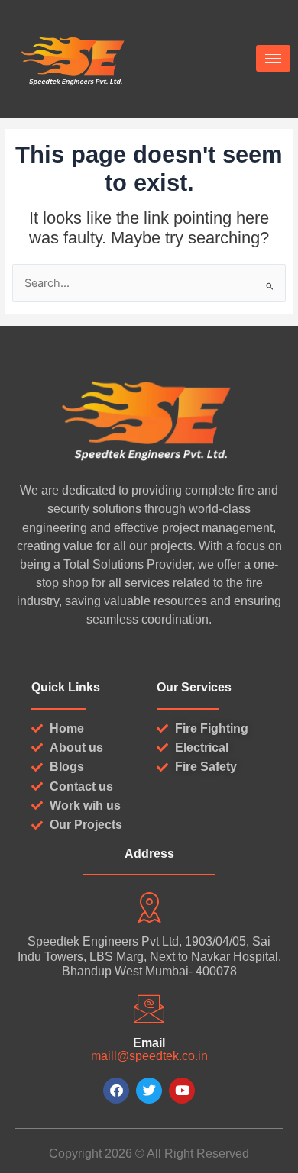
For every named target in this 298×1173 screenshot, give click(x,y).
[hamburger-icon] (273, 58)
